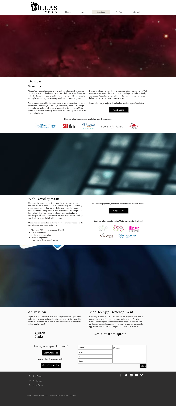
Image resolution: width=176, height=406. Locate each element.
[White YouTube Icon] (136, 375)
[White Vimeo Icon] (141, 375)
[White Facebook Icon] (121, 375)
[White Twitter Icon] (126, 375)
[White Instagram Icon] (131, 375)
